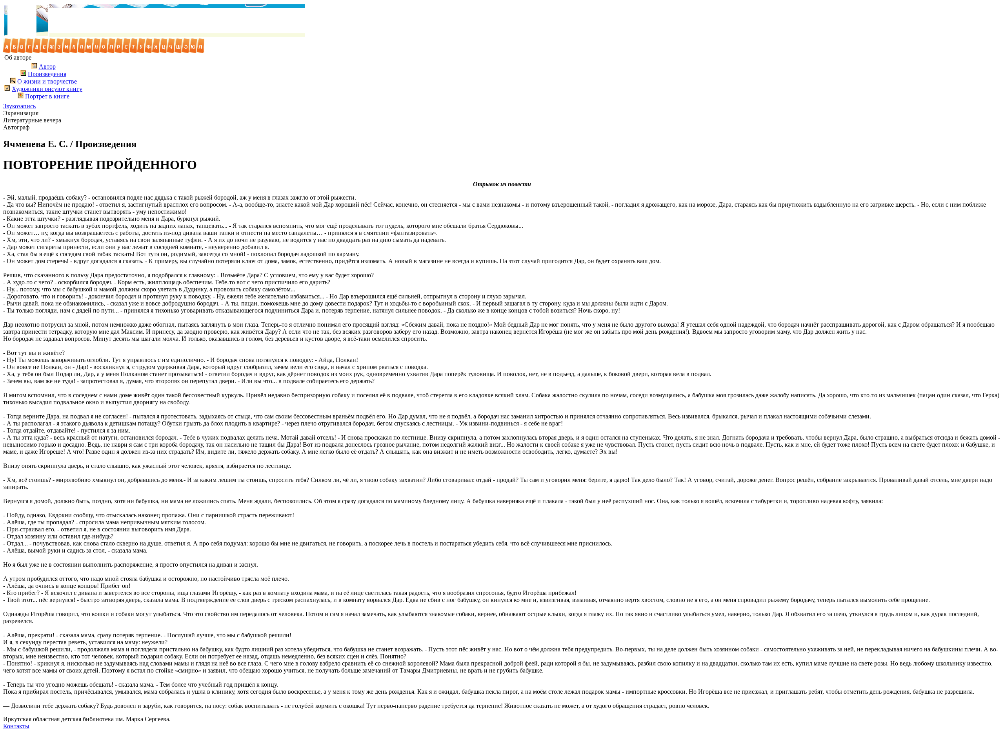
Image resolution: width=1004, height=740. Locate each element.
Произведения (47, 74)
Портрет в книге (47, 96)
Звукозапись (19, 106)
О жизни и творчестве (47, 81)
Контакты (16, 726)
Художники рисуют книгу (47, 88)
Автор (47, 66)
